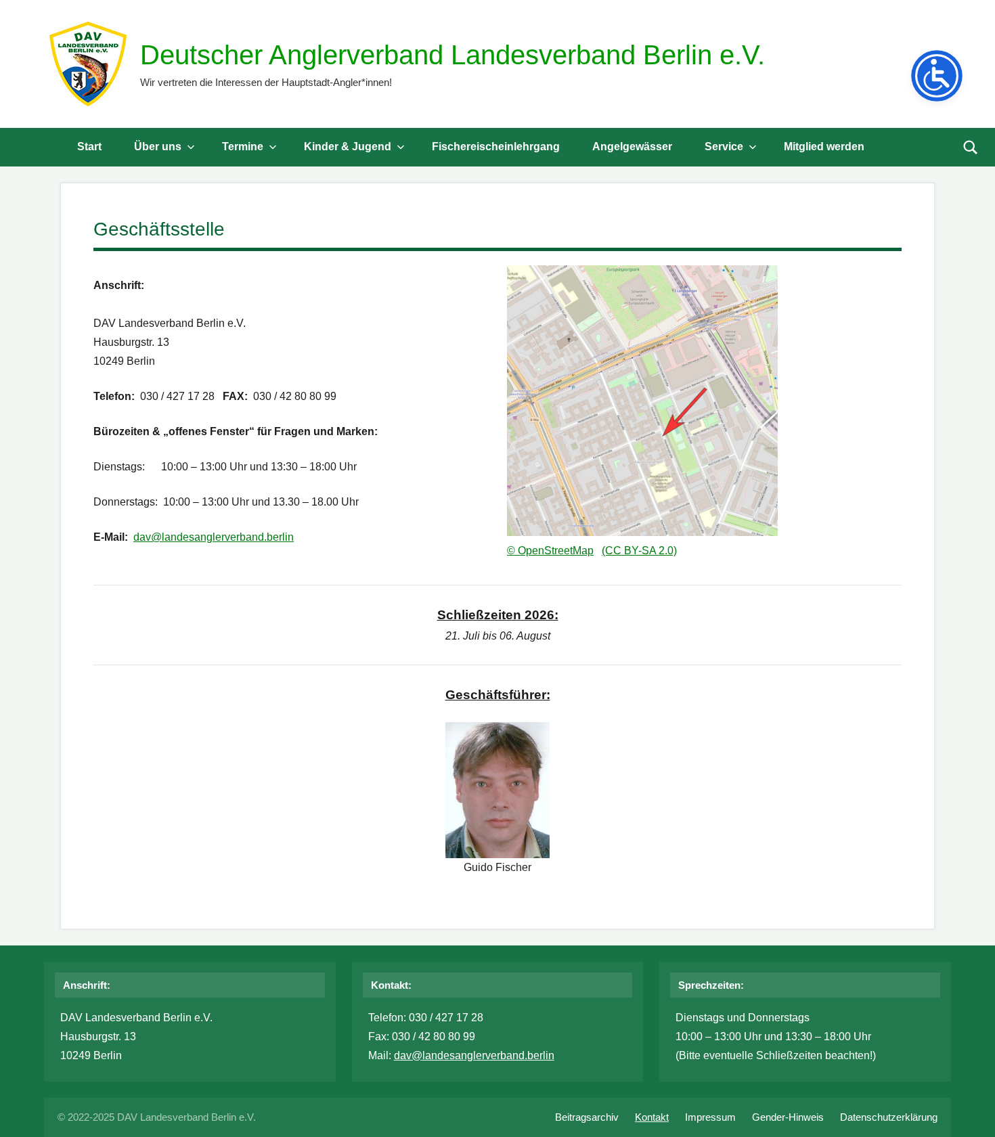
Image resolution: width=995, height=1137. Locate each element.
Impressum (710, 1117)
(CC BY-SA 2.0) (639, 550)
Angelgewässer (632, 146)
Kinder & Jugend (347, 146)
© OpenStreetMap (550, 550)
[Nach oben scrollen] (967, 1109)
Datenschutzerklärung (888, 1117)
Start (89, 146)
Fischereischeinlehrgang (496, 146)
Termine (242, 146)
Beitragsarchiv (587, 1117)
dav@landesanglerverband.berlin (213, 537)
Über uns (157, 146)
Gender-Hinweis (788, 1117)
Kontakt (652, 1117)
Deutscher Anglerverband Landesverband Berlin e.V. (452, 55)
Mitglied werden (824, 146)
